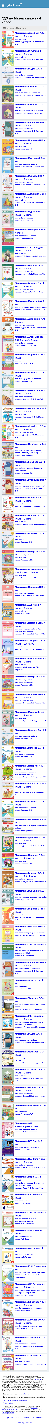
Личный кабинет (8, 1403)
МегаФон (6, 1400)
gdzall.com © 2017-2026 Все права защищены (25, 1417)
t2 (19, 1400)
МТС (11, 1400)
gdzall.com (13, 5)
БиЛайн (15, 1400)
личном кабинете (23, 1394)
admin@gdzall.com (8, 1413)
